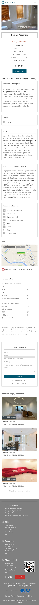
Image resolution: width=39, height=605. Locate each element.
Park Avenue (9, 563)
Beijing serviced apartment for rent (16, 515)
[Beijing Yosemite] (19, 408)
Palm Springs (9, 566)
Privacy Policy (10, 596)
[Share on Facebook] (16, 65)
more (30, 197)
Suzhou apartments (25, 586)
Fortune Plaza (9, 530)
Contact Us (20, 577)
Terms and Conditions (24, 596)
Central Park (9, 525)
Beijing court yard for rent (13, 511)
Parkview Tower (10, 570)
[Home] (9, 2)
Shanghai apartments (18, 583)
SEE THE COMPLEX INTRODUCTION (18, 270)
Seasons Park (9, 544)
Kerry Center (9, 532)
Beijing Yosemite (9, 421)
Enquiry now (19, 71)
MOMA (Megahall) (11, 549)
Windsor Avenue (10, 528)
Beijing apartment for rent (13, 509)
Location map (9, 247)
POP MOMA (9, 546)
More (6, 534)
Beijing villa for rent (11, 513)
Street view (20, 247)
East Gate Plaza (10, 551)
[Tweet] (19, 65)
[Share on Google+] (22, 65)
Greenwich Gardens (11, 568)
